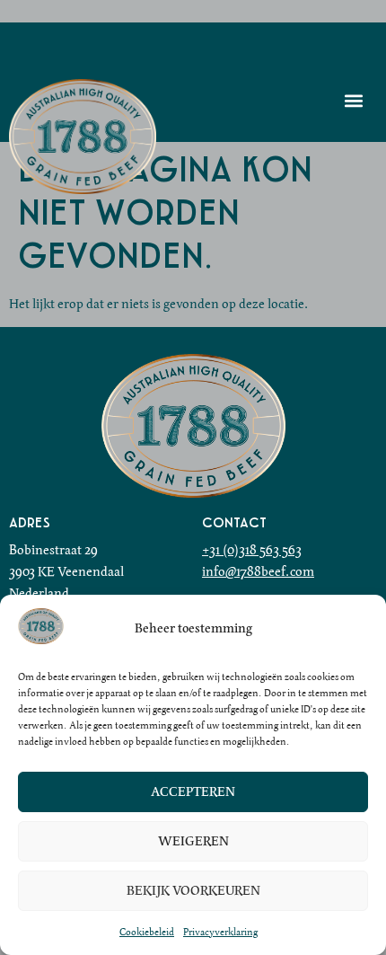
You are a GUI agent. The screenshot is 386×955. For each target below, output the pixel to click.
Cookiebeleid (146, 931)
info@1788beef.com (258, 571)
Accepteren (193, 792)
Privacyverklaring (220, 931)
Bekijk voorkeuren (193, 891)
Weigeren (193, 842)
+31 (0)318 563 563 (252, 550)
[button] (353, 100)
